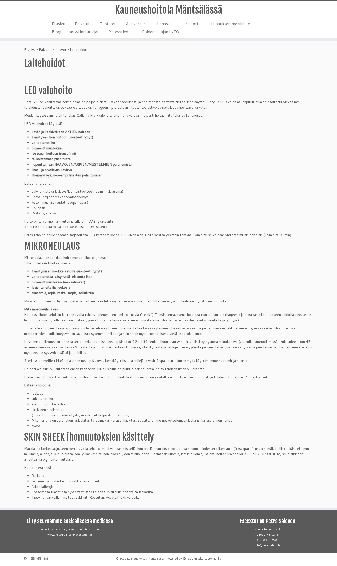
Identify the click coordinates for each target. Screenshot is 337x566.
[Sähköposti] (34, 558)
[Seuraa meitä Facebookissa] (40, 558)
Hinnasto (163, 23)
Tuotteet (108, 23)
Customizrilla (212, 559)
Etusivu (58, 23)
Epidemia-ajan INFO (160, 31)
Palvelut (82, 23)
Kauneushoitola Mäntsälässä (168, 10)
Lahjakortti (191, 23)
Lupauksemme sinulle (230, 23)
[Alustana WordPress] (184, 557)
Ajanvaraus (136, 23)
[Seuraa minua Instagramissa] (47, 558)
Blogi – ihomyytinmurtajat (75, 31)
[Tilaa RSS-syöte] (27, 558)
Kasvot (60, 49)
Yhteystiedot (120, 31)
